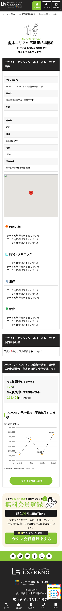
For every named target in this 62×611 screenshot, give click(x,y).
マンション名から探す (31, 481)
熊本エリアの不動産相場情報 (23, 14)
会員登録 (37, 7)
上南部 (54, 14)
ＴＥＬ (43, 608)
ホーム (5, 14)
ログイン (46, 7)
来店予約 (56, 7)
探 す (6, 608)
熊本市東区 (43, 14)
